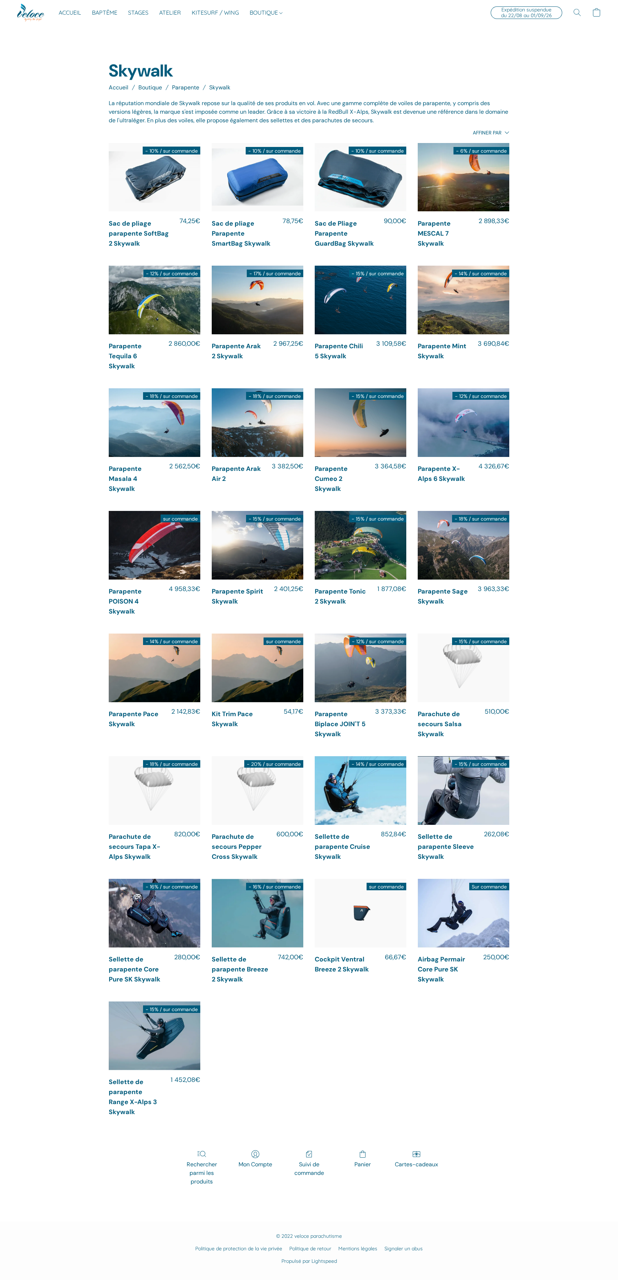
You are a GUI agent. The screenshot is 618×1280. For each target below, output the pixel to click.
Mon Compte (255, 1164)
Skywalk (219, 87)
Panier (362, 1164)
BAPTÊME (104, 12)
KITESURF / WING (215, 12)
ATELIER (170, 12)
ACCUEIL (70, 12)
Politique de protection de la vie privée (238, 1248)
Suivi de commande (309, 1169)
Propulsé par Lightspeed (309, 1261)
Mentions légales (357, 1248)
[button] (30, 12)
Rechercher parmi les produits (202, 1173)
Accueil (118, 87)
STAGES (138, 12)
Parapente (185, 87)
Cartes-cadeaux (416, 1164)
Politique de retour (310, 1248)
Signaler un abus (403, 1248)
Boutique (150, 87)
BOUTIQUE (264, 12)
